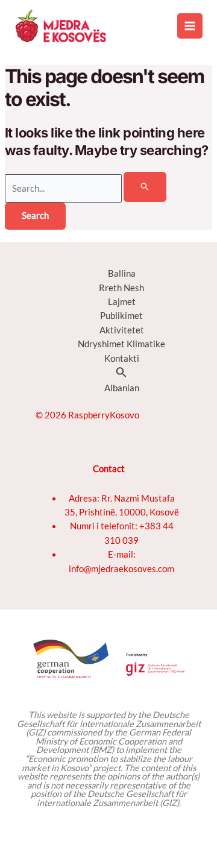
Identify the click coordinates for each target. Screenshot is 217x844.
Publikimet (121, 315)
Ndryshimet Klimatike (121, 344)
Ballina (122, 273)
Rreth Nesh (121, 288)
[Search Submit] (145, 187)
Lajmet (122, 302)
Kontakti (121, 358)
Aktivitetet (121, 330)
